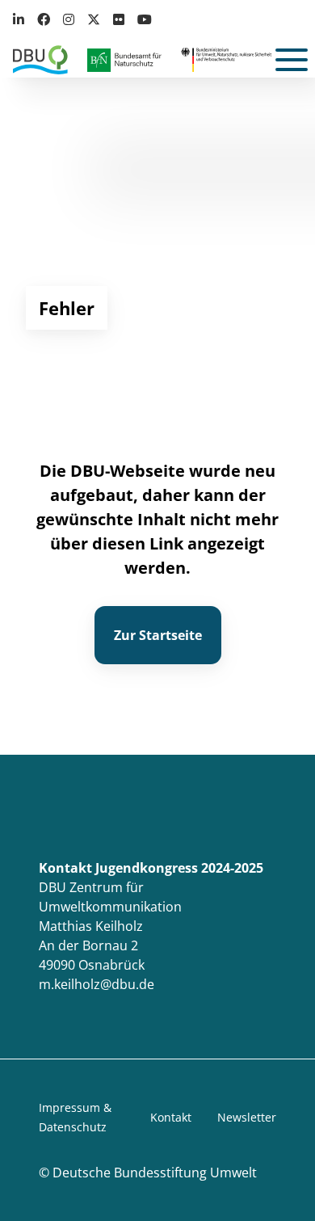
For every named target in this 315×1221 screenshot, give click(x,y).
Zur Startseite (158, 635)
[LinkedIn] (22, 19)
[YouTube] (144, 19)
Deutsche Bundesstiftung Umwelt (154, 1172)
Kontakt (170, 1117)
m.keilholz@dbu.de (96, 984)
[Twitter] (94, 19)
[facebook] (44, 19)
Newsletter (246, 1117)
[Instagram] (69, 19)
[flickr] (119, 19)
